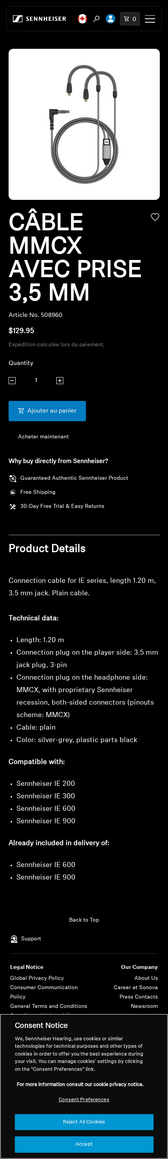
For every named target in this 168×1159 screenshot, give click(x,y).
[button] (82, 18)
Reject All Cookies (84, 1122)
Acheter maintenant (43, 437)
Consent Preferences (84, 1099)
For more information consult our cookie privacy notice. (80, 1084)
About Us (146, 978)
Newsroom (144, 1006)
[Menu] (150, 19)
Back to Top (84, 920)
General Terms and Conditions (48, 1006)
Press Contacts (139, 997)
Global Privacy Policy (37, 978)
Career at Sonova (136, 988)
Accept (84, 1144)
